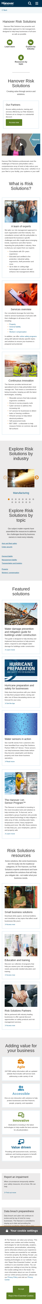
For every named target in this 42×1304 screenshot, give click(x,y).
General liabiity (7, 556)
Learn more (10, 47)
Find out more (11, 1192)
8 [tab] (33, 499)
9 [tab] (12, 502)
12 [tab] (23, 502)
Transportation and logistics (12, 563)
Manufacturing (21, 492)
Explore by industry (30, 48)
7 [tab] (30, 499)
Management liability (9, 560)
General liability (15, 327)
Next (36, 477)
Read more (10, 761)
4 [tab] (19, 499)
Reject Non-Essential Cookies (21, 1296)
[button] (29, 3)
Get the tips (10, 703)
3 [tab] (16, 499)
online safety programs (28, 336)
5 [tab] (23, 499)
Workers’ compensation (18, 332)
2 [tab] (12, 499)
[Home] (8, 3)
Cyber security (7, 547)
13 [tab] (26, 502)
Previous (5, 477)
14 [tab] (30, 502)
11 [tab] (19, 502)
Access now (14, 122)
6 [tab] (26, 499)
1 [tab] (9, 499)
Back (5, 10)
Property (12, 324)
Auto (11, 329)
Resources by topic (21, 63)
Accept (21, 1289)
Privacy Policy (13, 1277)
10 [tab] (16, 502)
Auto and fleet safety (9, 543)
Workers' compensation (10, 572)
